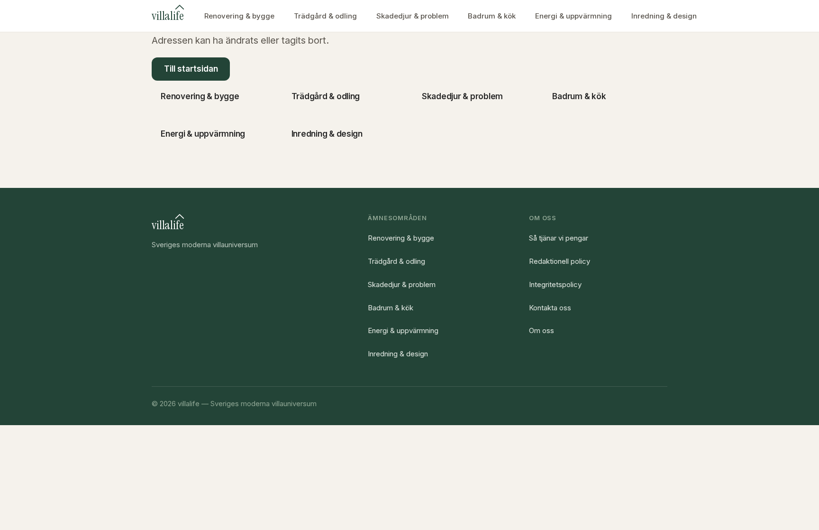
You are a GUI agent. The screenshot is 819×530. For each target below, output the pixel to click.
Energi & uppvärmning (573, 15)
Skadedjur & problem (412, 15)
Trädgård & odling (325, 15)
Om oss (541, 330)
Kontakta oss (550, 307)
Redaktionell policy (559, 261)
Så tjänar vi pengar (558, 237)
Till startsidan (191, 69)
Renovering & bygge (239, 15)
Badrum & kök (492, 15)
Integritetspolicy (555, 284)
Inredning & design (664, 15)
